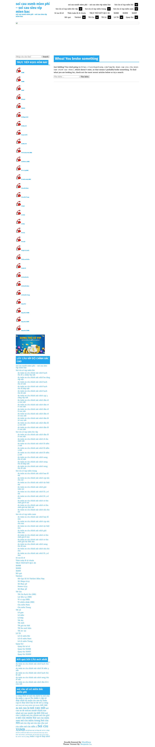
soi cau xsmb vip (28, 713)
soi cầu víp (25, 723)
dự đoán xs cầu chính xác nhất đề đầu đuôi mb (33, 440)
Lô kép (23, 224)
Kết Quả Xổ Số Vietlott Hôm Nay (31, 579)
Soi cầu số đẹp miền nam (123, 9)
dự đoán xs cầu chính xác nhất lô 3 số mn (33, 497)
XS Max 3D (24, 143)
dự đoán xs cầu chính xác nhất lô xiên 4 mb (33, 454)
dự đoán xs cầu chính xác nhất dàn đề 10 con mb (33, 415)
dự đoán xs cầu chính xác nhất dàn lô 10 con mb (33, 419)
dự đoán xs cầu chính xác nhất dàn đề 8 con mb (33, 410)
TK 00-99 (23, 268)
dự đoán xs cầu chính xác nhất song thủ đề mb (33, 458)
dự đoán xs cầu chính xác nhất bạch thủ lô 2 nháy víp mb (32, 374)
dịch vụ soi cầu (42, 696)
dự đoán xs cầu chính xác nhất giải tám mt (32, 488)
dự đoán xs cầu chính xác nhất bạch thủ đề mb (32, 383)
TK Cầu (91, 17)
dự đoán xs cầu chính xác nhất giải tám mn (32, 531)
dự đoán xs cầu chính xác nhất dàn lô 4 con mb (33, 424)
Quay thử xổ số (24, 646)
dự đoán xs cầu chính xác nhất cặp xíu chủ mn (33, 522)
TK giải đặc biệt (25, 250)
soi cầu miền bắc (27, 717)
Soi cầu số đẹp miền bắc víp (67, 9)
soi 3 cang (43, 702)
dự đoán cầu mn (32, 700)
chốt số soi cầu (29, 696)
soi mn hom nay (37, 734)
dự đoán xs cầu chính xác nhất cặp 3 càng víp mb (33, 397)
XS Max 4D (24, 126)
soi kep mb (38, 730)
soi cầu (40, 712)
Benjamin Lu (86, 744)
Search (46, 57)
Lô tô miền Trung (25, 295)
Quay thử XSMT (25, 321)
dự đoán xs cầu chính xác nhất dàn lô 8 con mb (33, 435)
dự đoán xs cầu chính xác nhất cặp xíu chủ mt (33, 479)
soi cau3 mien (27, 705)
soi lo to (18, 732)
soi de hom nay (30, 730)
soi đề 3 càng (25, 736)
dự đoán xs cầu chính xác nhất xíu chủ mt (33, 511)
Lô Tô (116, 17)
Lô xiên (23, 215)
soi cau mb (37, 708)
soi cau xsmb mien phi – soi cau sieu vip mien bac (33, 8)
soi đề (19, 736)
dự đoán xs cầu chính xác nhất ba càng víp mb (34, 378)
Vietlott (78, 17)
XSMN (125, 13)
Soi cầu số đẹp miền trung (95, 9)
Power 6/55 (24, 135)
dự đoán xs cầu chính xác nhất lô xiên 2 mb (33, 444)
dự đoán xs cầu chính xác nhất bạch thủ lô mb (32, 392)
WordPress (86, 742)
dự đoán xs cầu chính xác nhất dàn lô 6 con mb (33, 428)
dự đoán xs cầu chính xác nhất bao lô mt (33, 474)
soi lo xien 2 (22, 734)
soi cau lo (24, 708)
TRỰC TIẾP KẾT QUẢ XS (100, 13)
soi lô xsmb (29, 734)
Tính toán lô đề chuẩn (77, 13)
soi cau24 (36, 705)
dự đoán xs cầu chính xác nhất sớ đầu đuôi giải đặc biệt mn (33, 541)
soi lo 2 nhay (45, 730)
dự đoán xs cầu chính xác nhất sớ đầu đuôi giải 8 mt (33, 502)
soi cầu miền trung (30, 720)
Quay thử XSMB (25, 312)
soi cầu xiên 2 (30, 726)
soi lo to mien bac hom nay (36, 732)
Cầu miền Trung (25, 197)
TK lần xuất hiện (25, 259)
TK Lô (103, 17)
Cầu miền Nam (24, 188)
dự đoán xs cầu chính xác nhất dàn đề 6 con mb (33, 406)
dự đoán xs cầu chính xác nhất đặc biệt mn (33, 527)
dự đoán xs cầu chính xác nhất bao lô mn (33, 518)
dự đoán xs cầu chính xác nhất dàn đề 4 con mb (33, 401)
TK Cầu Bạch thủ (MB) (26, 152)
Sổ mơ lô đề (59, 13)
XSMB (116, 13)
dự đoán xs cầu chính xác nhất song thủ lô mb (33, 467)
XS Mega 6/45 (24, 117)
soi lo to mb (25, 732)
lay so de (34, 702)
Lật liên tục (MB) (25, 161)
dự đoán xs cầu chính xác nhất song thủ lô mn (33, 545)
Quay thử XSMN (25, 330)
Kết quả (68, 17)
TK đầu (23, 232)
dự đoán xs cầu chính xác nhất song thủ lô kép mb (33, 463)
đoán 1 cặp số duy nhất (40, 736)
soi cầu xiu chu (37, 723)
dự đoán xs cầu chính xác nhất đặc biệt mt (33, 483)
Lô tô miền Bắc (25, 277)
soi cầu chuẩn (32, 715)
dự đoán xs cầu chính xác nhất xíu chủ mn (33, 550)
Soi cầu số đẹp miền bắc (124, 5)
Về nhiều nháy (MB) (26, 179)
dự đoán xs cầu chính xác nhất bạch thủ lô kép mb (32, 387)
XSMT (134, 13)
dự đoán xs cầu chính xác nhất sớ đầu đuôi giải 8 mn (33, 536)
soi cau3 (19, 705)
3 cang (19, 696)
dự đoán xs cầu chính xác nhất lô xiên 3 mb (33, 449)
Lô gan (23, 206)
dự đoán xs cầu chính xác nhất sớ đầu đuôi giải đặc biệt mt (33, 506)
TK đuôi (23, 241)
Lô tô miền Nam (25, 286)
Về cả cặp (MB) (24, 170)
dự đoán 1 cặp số (23, 698)
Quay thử (129, 17)
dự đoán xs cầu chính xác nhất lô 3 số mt (33, 493)
